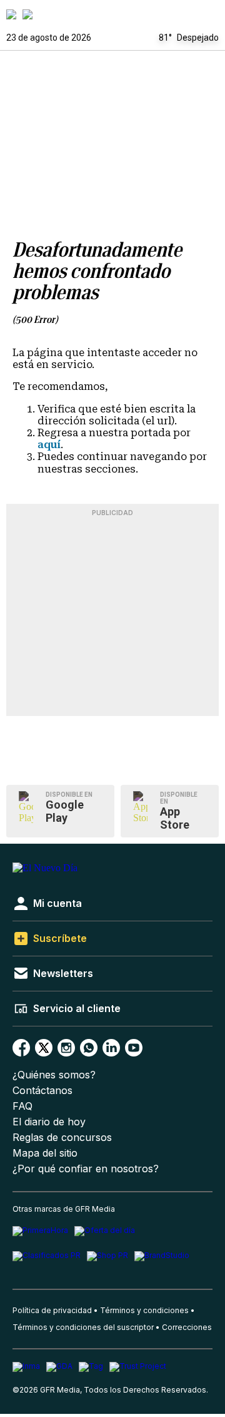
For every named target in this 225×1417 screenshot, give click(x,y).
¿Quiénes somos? (54, 1075)
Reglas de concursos (62, 1137)
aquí (49, 445)
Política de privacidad (52, 1310)
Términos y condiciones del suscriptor (83, 1327)
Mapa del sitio (45, 1153)
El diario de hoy (49, 1122)
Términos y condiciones (144, 1310)
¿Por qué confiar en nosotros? (85, 1169)
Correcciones (187, 1327)
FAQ (22, 1106)
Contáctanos (42, 1091)
